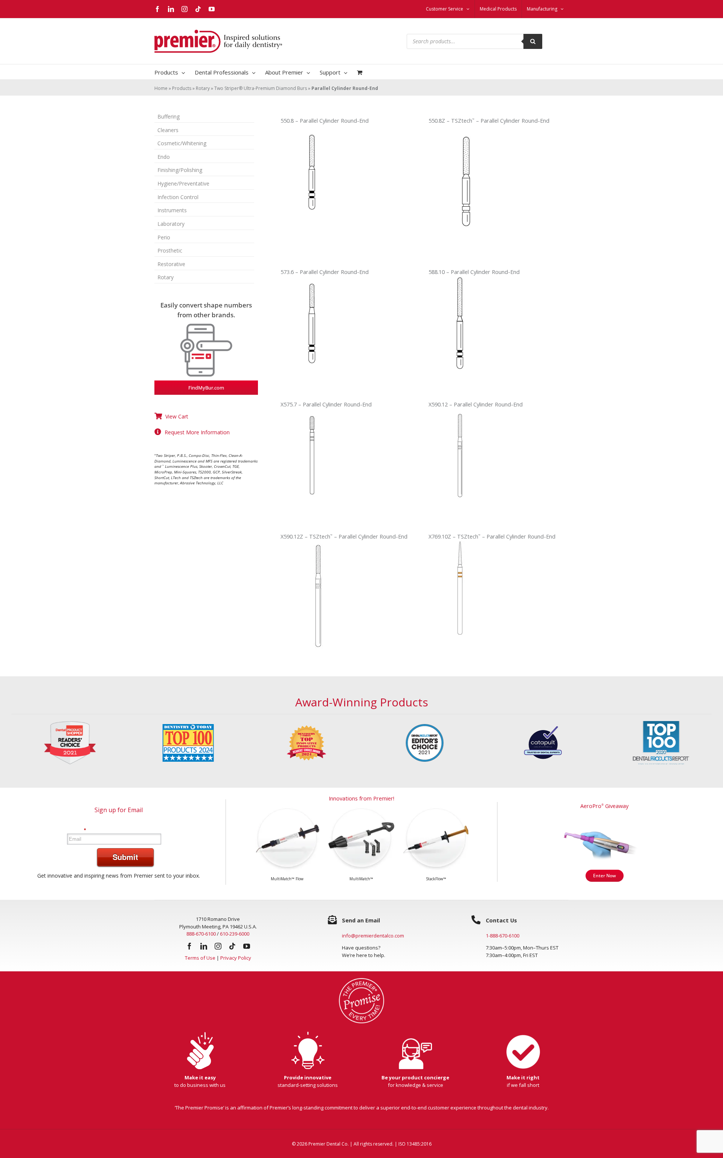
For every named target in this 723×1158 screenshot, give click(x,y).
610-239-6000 (234, 933)
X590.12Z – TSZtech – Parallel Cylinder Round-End (344, 536)
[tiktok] (232, 946)
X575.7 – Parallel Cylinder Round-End (326, 404)
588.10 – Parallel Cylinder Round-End (474, 271)
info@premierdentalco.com (373, 935)
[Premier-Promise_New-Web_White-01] (361, 980)
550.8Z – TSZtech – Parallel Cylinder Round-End (489, 120)
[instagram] (218, 946)
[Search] (532, 41)
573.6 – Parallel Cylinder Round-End (325, 271)
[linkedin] (203, 946)
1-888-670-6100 (502, 935)
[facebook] (189, 946)
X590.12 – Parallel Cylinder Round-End (476, 404)
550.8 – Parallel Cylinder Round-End (325, 120)
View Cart (176, 416)
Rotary (203, 88)
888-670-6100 (201, 933)
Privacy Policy (235, 957)
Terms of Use (200, 957)
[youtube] (246, 946)
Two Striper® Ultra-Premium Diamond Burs (260, 88)
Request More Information (197, 432)
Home (161, 88)
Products (181, 88)
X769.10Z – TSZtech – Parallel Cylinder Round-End (492, 536)
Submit (125, 856)
